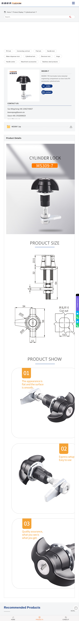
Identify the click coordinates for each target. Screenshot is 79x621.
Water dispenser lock (13, 56)
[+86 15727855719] (77, 317)
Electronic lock (45, 56)
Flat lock (38, 51)
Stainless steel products (50, 62)
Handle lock (51, 51)
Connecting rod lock (23, 51)
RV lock (8, 51)
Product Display (18, 12)
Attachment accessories (28, 62)
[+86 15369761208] (77, 325)
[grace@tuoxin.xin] (77, 321)
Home (9, 12)
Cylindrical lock (30, 12)
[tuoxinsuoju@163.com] (77, 313)
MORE (73, 611)
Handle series (10, 62)
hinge (58, 56)
